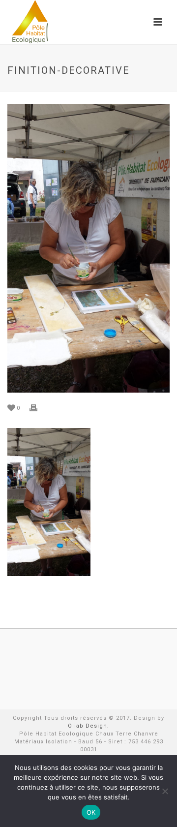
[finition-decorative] (88, 248)
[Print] (38, 407)
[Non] (165, 791)
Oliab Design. (88, 726)
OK (91, 812)
